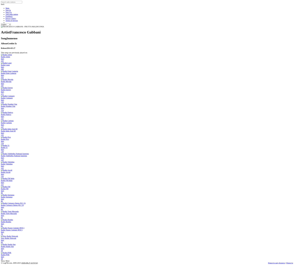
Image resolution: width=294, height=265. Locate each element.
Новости (289, 263)
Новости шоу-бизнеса (276, 263)
